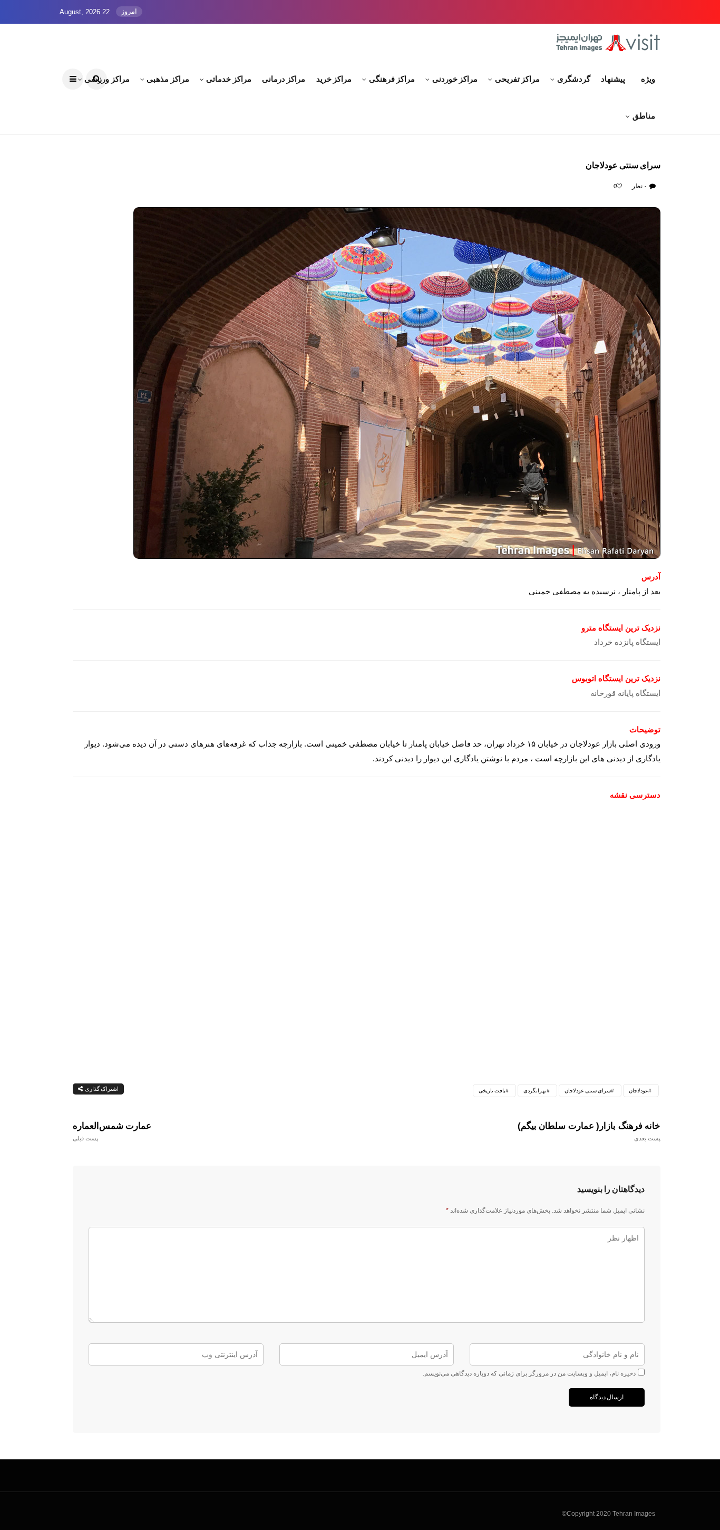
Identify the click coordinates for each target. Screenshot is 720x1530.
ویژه (648, 78)
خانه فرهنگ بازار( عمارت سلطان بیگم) (589, 1131)
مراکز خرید (334, 78)
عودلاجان (638, 1090)
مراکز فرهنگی (392, 78)
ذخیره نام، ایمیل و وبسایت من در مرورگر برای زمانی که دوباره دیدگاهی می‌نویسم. (529, 1373)
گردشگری (573, 78)
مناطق (644, 115)
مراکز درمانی (284, 78)
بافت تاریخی (492, 1090)
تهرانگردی (535, 1090)
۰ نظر (639, 186)
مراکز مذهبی (168, 78)
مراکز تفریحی (517, 78)
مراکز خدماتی (228, 78)
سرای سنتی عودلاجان (588, 1090)
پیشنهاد (613, 78)
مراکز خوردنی (455, 78)
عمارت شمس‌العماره (112, 1131)
